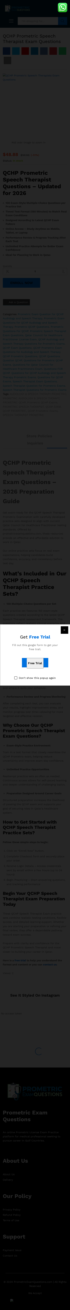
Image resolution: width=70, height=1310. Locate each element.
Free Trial (35, 663)
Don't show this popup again (37, 677)
